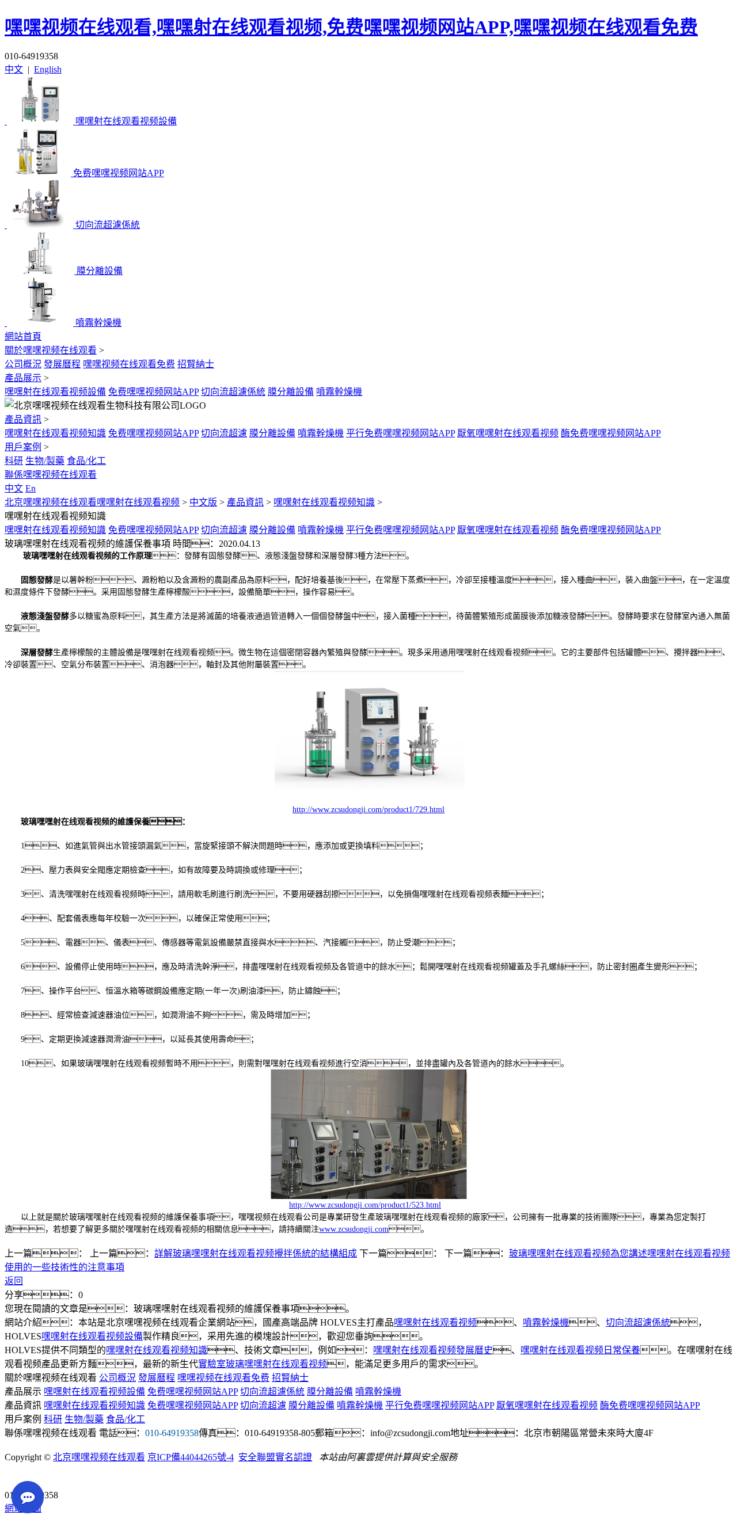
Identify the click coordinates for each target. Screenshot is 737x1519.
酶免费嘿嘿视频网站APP (611, 433)
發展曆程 (62, 364)
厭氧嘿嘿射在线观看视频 (508, 433)
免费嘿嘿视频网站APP (153, 392)
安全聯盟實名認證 (275, 1457)
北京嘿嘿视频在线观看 (99, 1457)
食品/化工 (86, 461)
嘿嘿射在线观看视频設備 (55, 392)
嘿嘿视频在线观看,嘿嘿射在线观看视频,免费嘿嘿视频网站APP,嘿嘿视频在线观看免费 (351, 27)
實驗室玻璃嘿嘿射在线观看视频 (262, 1364)
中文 (14, 69)
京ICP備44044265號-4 (190, 1457)
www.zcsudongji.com (354, 1229)
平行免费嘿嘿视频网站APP (400, 433)
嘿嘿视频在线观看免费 (129, 364)
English (48, 69)
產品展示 (23, 378)
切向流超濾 (224, 433)
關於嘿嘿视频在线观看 (51, 350)
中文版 (203, 502)
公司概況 (23, 364)
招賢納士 (195, 364)
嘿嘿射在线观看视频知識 (55, 433)
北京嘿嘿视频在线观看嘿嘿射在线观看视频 (92, 502)
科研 (14, 461)
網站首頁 (23, 336)
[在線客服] (18, 1477)
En (30, 488)
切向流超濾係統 (233, 392)
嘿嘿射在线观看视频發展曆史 (433, 1350)
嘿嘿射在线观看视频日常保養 (580, 1350)
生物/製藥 (44, 461)
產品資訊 (23, 419)
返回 (14, 1281)
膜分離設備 (291, 392)
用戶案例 (23, 447)
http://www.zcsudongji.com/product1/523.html (365, 1205)
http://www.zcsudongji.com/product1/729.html (368, 809)
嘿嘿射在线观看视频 (435, 1322)
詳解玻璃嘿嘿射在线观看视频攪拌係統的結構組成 (255, 1253)
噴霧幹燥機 (339, 392)
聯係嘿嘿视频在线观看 (51, 474)
